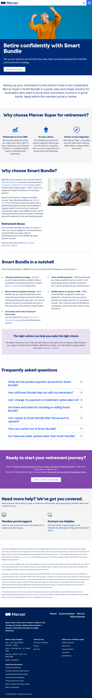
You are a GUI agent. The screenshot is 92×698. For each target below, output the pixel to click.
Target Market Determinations (16, 674)
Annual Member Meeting (14, 677)
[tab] (46, 383)
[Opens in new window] (53, 613)
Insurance (65, 652)
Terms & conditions (41, 642)
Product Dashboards (13, 668)
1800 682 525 (53, 528)
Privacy (36, 646)
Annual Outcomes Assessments (17, 671)
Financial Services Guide (14, 681)
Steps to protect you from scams (17, 684)
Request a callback (51, 348)
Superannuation (68, 642)
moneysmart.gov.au (26, 557)
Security (37, 649)
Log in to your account (11, 525)
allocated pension (9, 182)
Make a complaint (12, 660)
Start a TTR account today (46, 479)
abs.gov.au (57, 554)
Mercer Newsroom (12, 687)
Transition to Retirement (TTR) (14, 185)
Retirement (66, 646)
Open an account (14, 69)
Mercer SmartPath (13, 286)
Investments (66, 656)
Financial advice (68, 649)
